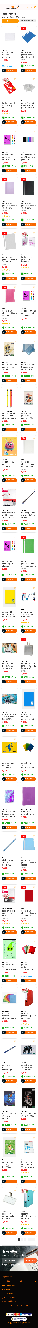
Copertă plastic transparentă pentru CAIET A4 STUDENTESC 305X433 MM (9, 814)
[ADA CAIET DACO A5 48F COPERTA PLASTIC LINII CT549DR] (28, 139)
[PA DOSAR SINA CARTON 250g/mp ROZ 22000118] (28, 949)
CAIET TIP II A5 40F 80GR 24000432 (8, 464)
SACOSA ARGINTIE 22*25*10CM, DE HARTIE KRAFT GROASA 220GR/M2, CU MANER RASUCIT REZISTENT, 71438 (28, 665)
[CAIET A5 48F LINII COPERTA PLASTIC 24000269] (28, 296)
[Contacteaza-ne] (32, 7)
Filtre (10, 21)
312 (30, 1239)
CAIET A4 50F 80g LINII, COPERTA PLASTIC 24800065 (28, 716)
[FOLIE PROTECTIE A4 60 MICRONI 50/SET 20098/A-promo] (9, 896)
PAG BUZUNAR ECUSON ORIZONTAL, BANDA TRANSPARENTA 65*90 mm (8, 54)
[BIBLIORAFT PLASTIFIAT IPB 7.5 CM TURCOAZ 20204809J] (28, 1199)
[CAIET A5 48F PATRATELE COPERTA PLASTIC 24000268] (9, 139)
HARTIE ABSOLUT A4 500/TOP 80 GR (8, 105)
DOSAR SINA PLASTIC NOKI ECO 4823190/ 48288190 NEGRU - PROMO (28, 205)
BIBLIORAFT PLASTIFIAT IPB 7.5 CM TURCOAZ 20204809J (28, 1216)
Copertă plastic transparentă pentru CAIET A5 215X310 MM (28, 105)
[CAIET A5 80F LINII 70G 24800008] (28, 1098)
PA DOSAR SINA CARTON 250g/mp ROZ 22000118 (27, 967)
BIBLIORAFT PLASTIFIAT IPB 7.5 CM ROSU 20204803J (28, 1015)
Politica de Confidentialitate (18, 1266)
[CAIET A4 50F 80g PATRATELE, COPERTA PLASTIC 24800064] (9, 597)
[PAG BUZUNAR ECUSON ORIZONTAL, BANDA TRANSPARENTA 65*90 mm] (9, 37)
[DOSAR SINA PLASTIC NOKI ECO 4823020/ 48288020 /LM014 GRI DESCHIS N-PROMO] (9, 242)
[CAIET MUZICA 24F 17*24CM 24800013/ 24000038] (9, 648)
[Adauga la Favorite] (15, 28)
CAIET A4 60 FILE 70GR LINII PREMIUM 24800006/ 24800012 (9, 1115)
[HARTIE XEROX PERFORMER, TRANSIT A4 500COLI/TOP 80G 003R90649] (28, 242)
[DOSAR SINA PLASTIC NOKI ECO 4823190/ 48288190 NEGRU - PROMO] (28, 188)
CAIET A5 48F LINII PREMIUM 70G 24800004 (9, 367)
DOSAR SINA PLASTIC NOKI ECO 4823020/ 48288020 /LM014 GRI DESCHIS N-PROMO (9, 259)
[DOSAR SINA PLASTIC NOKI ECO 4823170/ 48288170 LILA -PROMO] (9, 188)
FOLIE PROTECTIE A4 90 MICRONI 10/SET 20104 (8, 515)
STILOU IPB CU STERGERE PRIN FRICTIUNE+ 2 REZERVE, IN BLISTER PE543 (27, 614)
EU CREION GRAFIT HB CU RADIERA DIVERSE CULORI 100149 (9, 415)
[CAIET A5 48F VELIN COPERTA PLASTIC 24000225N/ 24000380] (9, 546)
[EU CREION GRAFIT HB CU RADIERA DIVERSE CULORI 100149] (9, 398)
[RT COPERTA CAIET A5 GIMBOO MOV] (28, 796)
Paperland (5, 152)
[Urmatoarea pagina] (33, 1239)
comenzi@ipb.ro (10, 1301)
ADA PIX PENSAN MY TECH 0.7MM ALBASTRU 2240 (28, 515)
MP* (22, 610)
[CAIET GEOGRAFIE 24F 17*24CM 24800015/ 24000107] (9, 699)
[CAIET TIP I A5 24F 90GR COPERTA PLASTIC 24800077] (28, 748)
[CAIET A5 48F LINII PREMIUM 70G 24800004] (9, 349)
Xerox (23, 255)
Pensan (23, 510)
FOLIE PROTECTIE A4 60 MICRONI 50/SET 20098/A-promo (9, 913)
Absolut (4, 101)
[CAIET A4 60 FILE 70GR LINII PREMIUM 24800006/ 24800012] (9, 1098)
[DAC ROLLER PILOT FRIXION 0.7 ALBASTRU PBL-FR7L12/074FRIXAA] (9, 1050)
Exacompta (5, 1011)
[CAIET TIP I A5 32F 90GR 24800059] (9, 1147)
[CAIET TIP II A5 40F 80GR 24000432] (9, 447)
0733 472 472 (9, 1298)
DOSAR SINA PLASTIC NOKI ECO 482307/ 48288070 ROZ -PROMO (9, 313)
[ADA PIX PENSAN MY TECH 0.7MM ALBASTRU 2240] (28, 497)
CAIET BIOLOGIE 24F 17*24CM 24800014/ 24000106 (27, 1067)
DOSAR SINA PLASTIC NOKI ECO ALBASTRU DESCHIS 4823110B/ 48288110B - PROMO (28, 862)
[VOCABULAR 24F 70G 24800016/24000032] (9, 949)
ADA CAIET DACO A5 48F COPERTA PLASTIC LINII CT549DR (28, 157)
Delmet (23, 1011)
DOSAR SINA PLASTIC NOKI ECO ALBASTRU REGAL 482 (28, 54)
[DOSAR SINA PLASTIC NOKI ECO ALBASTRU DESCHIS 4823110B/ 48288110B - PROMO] (28, 845)
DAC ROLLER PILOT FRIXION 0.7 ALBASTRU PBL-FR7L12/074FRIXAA (9, 1067)
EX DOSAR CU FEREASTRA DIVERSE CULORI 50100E (8, 1015)
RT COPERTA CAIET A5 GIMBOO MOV (28, 812)
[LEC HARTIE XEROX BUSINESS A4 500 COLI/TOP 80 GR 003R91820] (28, 1147)
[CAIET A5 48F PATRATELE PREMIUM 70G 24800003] (28, 398)
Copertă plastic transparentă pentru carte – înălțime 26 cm (28, 367)
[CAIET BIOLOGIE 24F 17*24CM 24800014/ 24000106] (28, 1050)
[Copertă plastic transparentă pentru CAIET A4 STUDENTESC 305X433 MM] (9, 796)
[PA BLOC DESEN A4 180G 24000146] (9, 748)
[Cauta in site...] (28, 7)
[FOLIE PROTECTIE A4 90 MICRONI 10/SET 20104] (9, 497)
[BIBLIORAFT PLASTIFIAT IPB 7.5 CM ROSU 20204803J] (28, 998)
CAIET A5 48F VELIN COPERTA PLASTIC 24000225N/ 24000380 (8, 563)
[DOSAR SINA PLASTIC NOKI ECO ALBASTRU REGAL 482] (28, 37)
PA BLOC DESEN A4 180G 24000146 (8, 765)
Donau (4, 1211)
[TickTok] (21, 1306)
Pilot (3, 1063)
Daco (22, 152)
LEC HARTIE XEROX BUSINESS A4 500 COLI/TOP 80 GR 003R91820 (28, 1164)
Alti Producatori (7, 411)
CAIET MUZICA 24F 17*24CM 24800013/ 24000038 (8, 665)
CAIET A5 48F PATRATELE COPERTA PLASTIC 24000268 (9, 157)
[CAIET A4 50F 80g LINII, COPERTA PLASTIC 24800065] (28, 699)
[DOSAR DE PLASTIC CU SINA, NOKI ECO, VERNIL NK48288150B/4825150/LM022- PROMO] (28, 546)
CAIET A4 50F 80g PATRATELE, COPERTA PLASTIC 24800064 (9, 614)
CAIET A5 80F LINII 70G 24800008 (28, 1114)
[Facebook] (11, 1306)
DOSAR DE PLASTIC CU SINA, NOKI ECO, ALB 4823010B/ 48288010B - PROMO (28, 464)
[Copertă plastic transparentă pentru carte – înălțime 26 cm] (28, 349)
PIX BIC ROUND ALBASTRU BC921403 (8, 862)
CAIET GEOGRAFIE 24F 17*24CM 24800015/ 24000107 (9, 716)
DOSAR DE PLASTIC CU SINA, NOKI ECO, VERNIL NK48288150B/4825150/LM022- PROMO (28, 563)
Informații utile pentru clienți (12, 1281)
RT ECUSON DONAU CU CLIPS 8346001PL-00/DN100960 (9, 1216)
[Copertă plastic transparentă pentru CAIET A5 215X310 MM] (28, 88)
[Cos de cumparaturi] (35, 7)
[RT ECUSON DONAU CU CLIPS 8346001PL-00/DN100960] (9, 1199)
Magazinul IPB (7, 1277)
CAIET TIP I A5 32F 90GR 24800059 (7, 1164)
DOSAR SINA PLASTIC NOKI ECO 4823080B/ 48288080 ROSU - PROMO (28, 913)
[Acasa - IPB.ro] (12, 7)
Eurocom (5, 510)
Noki (22, 50)
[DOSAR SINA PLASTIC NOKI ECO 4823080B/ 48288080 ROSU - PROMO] (28, 896)
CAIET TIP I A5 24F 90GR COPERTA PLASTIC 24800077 (28, 765)
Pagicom (5, 50)
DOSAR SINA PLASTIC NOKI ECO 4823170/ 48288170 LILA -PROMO (9, 205)
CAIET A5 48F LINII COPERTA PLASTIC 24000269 (28, 313)
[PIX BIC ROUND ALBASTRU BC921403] (9, 845)
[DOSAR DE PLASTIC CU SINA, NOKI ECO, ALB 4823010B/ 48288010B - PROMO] (28, 447)
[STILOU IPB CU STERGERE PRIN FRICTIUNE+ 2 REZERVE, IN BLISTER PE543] (28, 597)
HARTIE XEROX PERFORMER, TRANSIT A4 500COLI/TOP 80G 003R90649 (28, 259)
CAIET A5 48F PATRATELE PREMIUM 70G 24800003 (27, 415)
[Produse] (3, 7)
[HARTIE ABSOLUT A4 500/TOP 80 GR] (9, 88)
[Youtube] (16, 1306)
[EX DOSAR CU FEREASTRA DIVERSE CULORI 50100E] (9, 998)
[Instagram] (26, 1306)
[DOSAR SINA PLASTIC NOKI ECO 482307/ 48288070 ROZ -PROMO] (9, 296)
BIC (3, 858)
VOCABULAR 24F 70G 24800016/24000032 (9, 967)
